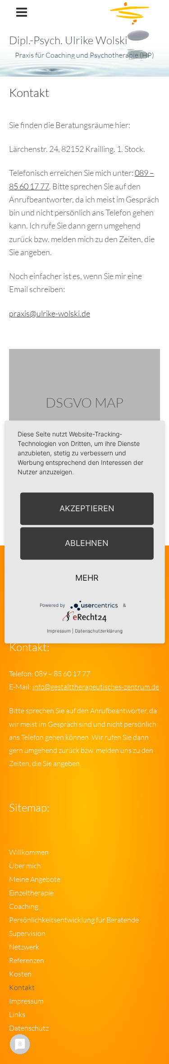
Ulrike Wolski (58, 22)
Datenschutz (29, 1027)
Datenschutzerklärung (99, 630)
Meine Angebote (34, 879)
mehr (87, 577)
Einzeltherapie (31, 892)
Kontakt (22, 987)
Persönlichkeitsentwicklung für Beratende (74, 919)
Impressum (26, 1000)
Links (17, 1014)
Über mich (25, 865)
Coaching (23, 906)
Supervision (27, 933)
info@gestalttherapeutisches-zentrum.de (95, 686)
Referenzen (26, 960)
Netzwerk (24, 946)
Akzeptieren (86, 508)
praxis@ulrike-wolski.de (49, 313)
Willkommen (29, 852)
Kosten (20, 973)
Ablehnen (87, 543)
